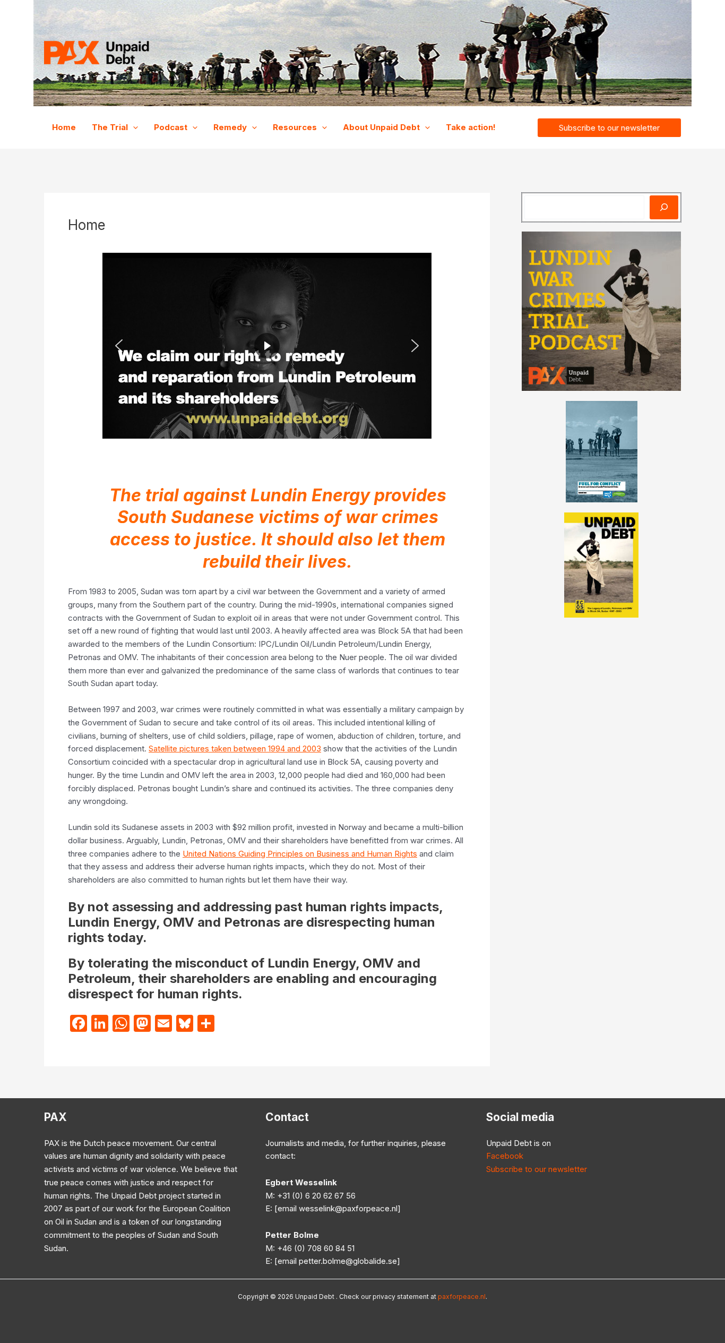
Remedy (230, 127)
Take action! (471, 127)
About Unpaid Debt (381, 127)
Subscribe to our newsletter (536, 1169)
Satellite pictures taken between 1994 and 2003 (235, 748)
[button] (133, 127)
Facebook (504, 1156)
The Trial (110, 127)
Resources (295, 127)
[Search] (664, 207)
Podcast (170, 127)
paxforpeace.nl (462, 1297)
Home (64, 127)
